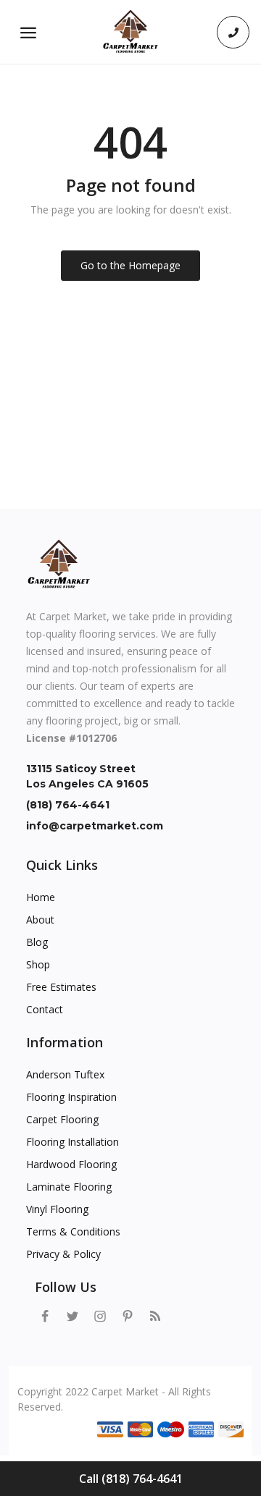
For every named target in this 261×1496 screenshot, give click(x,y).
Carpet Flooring (62, 1119)
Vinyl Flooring (57, 1209)
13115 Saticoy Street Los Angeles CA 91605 (87, 776)
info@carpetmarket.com (94, 825)
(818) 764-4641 (67, 804)
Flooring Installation (72, 1142)
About (40, 919)
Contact (44, 1009)
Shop (38, 964)
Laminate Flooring (69, 1186)
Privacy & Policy (63, 1254)
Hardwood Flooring (71, 1164)
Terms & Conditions (73, 1231)
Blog (37, 942)
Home (40, 897)
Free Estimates (61, 987)
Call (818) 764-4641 (131, 1479)
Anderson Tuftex (65, 1074)
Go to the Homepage (130, 265)
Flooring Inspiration (71, 1097)
